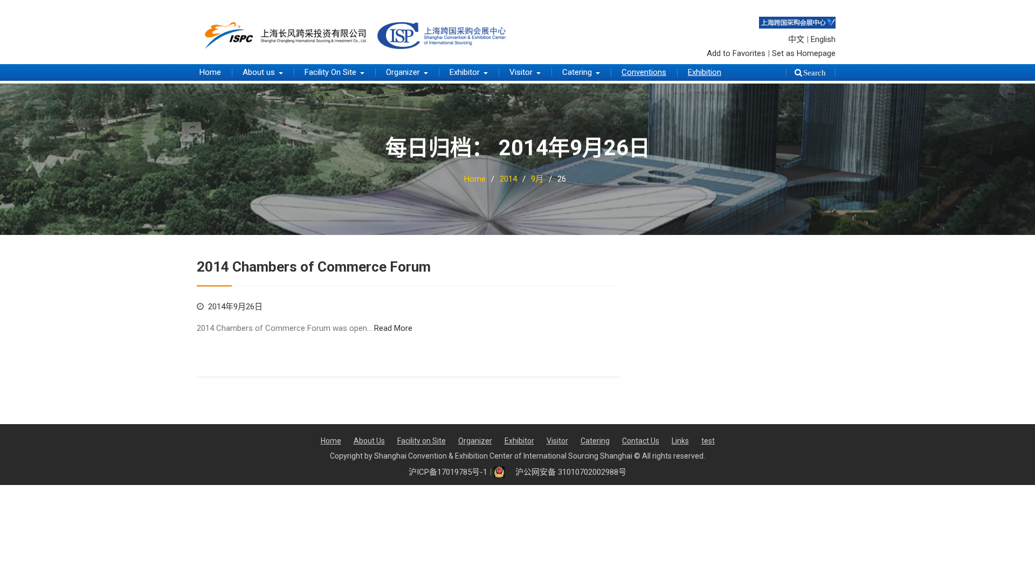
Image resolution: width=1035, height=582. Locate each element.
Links (680, 440)
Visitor (521, 72)
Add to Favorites (736, 53)
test (708, 440)
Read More (393, 328)
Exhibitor (465, 72)
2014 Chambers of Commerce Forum (314, 267)
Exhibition (704, 72)
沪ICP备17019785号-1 (448, 472)
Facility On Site (330, 72)
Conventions (644, 72)
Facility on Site (421, 440)
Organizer (403, 72)
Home (210, 72)
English (823, 39)
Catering (577, 72)
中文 (796, 39)
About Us (369, 440)
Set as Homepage (804, 53)
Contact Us (640, 440)
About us (259, 72)
